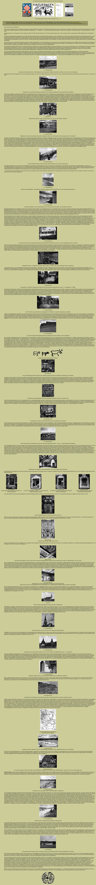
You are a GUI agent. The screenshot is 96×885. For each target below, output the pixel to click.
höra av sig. (84, 23)
